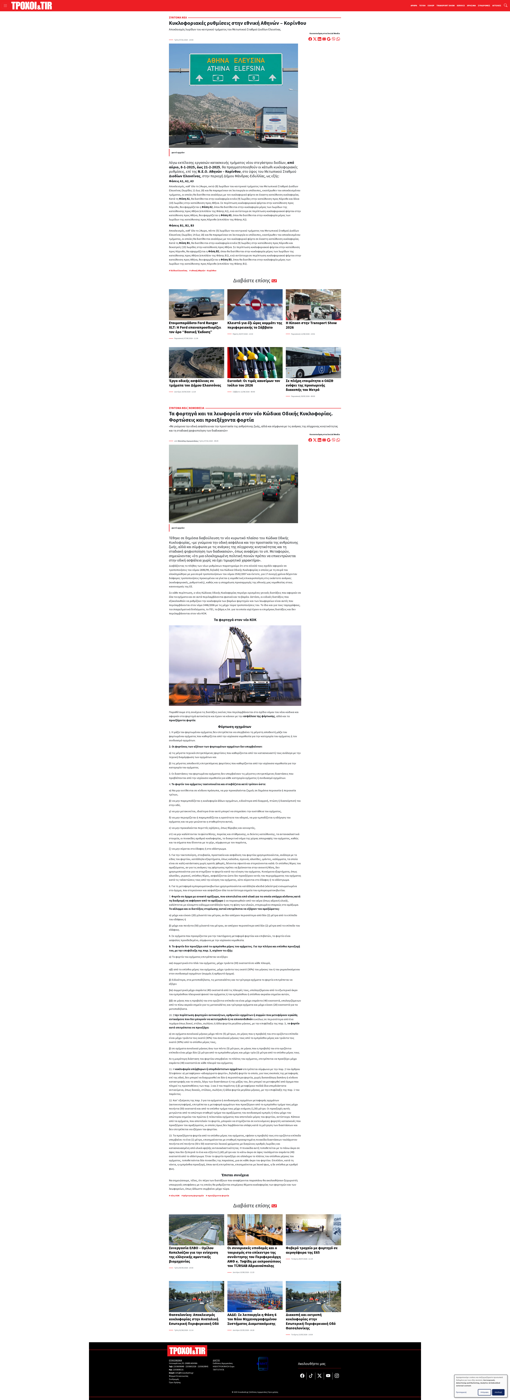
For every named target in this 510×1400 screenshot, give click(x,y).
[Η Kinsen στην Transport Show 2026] (313, 305)
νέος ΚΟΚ (175, 1195)
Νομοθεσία (196, 408)
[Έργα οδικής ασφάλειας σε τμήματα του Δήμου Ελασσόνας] (196, 363)
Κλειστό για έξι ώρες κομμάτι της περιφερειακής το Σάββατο (254, 325)
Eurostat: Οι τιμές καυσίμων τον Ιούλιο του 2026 (253, 383)
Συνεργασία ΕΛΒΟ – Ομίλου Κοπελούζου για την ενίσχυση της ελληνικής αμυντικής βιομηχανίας (193, 1254)
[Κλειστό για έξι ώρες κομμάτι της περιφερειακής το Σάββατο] (255, 305)
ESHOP (431, 5)
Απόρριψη (484, 1392)
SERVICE (461, 5)
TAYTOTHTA (218, 1369)
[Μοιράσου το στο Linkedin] (319, 39)
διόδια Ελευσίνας (179, 270)
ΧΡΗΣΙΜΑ (471, 5)
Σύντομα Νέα (178, 18)
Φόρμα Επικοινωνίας (178, 1376)
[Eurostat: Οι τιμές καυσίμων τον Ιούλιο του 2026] (255, 363)
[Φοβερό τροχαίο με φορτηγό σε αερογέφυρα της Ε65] (313, 1230)
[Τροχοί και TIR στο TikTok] (311, 1376)
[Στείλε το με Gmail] (329, 39)
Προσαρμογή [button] (461, 1392)
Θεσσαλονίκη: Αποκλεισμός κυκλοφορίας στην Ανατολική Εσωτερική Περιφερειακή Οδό (194, 1319)
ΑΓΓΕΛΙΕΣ (496, 5)
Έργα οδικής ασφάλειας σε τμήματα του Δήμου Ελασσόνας (195, 383)
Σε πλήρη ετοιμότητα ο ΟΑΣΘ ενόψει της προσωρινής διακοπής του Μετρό (309, 385)
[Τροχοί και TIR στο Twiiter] (319, 1376)
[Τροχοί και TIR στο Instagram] (337, 1376)
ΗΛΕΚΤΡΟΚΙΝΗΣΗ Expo (223, 1366)
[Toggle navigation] (5, 5)
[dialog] (480, 1386)
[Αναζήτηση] (505, 6)
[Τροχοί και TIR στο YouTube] (328, 1376)
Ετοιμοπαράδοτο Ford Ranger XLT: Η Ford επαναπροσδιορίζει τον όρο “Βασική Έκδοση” (195, 327)
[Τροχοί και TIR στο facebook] (302, 1376)
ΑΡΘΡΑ (414, 5)
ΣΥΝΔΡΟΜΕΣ (484, 5)
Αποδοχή (498, 1392)
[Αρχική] (32, 6)
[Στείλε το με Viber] (333, 39)
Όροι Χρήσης (175, 1382)
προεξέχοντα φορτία (218, 1195)
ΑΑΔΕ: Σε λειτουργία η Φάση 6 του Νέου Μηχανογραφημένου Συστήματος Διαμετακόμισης (252, 1319)
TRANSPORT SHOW (445, 5)
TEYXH (422, 5)
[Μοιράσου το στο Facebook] (310, 39)
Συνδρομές (174, 1379)
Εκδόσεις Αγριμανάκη (223, 1363)
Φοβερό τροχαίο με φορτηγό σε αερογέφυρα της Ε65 (312, 1250)
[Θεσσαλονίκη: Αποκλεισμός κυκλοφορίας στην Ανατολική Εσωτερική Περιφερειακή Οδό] (196, 1297)
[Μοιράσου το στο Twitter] (315, 39)
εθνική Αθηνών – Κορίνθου (203, 270)
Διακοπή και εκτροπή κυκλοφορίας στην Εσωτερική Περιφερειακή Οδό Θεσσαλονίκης (311, 1321)
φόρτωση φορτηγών (193, 1195)
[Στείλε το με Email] (324, 39)
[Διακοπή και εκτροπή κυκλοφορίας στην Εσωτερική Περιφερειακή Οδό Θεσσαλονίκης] (313, 1297)
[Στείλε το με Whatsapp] (338, 39)
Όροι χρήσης (273, 1392)
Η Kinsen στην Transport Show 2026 (311, 325)
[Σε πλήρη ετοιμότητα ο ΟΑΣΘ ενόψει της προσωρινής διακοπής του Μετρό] (313, 363)
